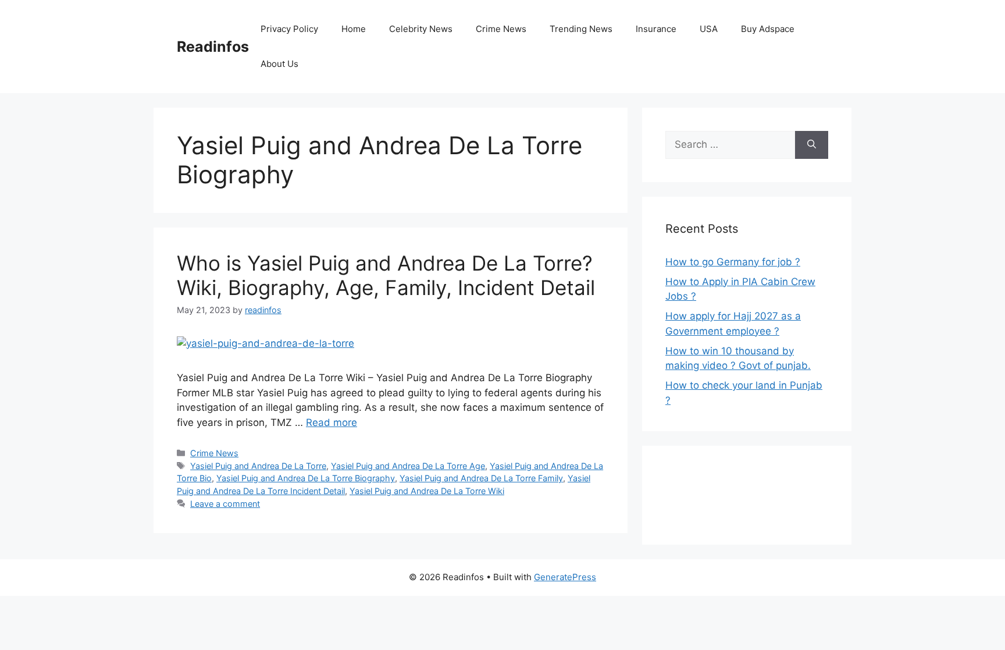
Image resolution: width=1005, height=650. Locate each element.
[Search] (811, 145)
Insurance (656, 28)
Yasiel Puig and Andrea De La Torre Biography (305, 478)
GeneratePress (565, 576)
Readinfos (213, 46)
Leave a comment (225, 504)
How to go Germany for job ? (732, 262)
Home (353, 28)
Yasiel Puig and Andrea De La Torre (258, 466)
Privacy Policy (289, 28)
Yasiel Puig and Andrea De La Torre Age (408, 466)
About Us (279, 63)
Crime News (501, 28)
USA (709, 28)
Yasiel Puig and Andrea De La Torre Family (481, 478)
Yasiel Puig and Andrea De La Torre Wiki (427, 491)
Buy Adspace (767, 28)
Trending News (581, 28)
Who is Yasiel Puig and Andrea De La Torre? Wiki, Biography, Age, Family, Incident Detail (386, 275)
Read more (331, 422)
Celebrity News (420, 28)
